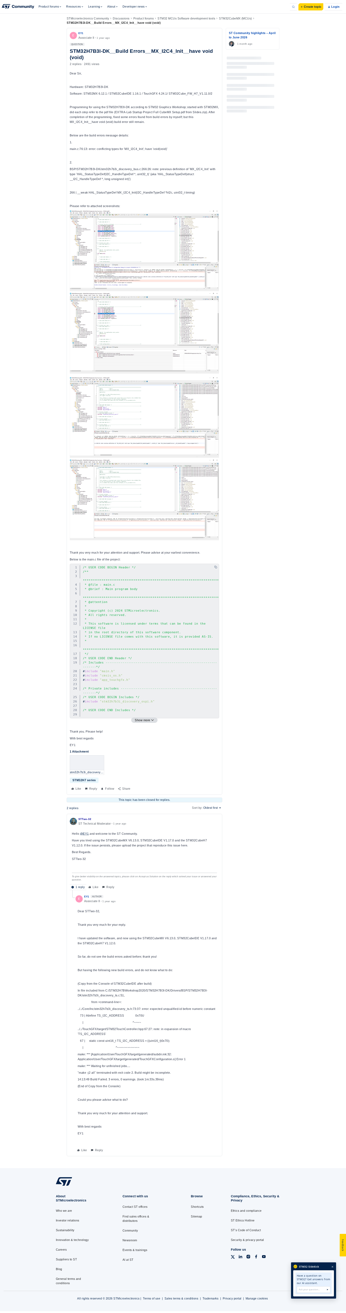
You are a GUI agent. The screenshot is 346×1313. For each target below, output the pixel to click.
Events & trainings (135, 1250)
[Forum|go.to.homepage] (18, 7)
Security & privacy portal (247, 1239)
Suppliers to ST (66, 1259)
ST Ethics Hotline (243, 1220)
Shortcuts (197, 1206)
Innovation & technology (72, 1239)
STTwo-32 (84, 819)
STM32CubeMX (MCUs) (235, 18)
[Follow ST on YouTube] (264, 1257)
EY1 (80, 33)
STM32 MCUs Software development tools (186, 18)
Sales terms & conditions (181, 1298)
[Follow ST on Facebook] (256, 1257)
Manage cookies (257, 1298)
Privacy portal (232, 1298)
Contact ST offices (135, 1206)
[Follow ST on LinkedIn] (240, 1257)
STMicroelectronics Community (88, 18)
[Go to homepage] (82, 1185)
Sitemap (196, 1216)
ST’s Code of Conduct (246, 1230)
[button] (310, 6)
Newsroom (130, 1240)
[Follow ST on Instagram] (248, 1257)
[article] (144, 853)
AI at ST (128, 1259)
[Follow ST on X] (233, 1257)
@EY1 (84, 833)
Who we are (64, 1210)
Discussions (121, 18)
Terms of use (151, 1298)
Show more (142, 720)
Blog (59, 1269)
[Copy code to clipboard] (215, 567)
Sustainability (65, 1230)
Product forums (143, 18)
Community (130, 1230)
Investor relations (67, 1220)
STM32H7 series (84, 780)
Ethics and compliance (246, 1210)
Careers (61, 1249)
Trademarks (211, 1298)
